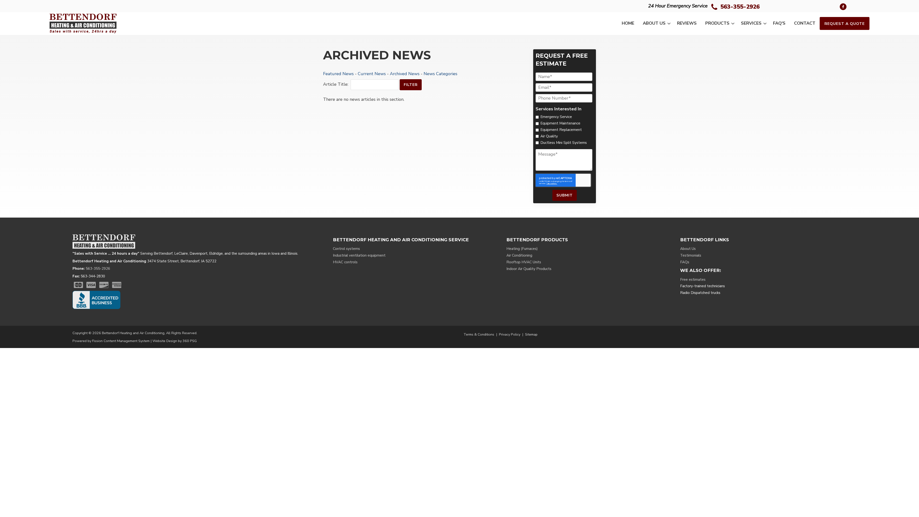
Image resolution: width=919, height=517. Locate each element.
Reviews (687, 23)
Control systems (346, 248)
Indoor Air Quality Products (528, 268)
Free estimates (693, 279)
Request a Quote (844, 23)
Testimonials (690, 255)
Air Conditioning (519, 255)
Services (751, 23)
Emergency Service (556, 116)
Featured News (338, 74)
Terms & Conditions (479, 334)
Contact (804, 23)
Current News (372, 74)
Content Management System (127, 340)
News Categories (440, 74)
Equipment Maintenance (560, 123)
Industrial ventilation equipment (359, 255)
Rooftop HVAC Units (523, 262)
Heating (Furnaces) (522, 248)
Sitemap (531, 334)
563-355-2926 (740, 7)
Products (717, 23)
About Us (654, 23)
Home (628, 23)
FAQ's (779, 23)
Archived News (405, 74)
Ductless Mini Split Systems (563, 142)
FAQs (684, 262)
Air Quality (549, 136)
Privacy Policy (509, 334)
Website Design (164, 340)
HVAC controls (345, 262)
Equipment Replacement (561, 129)
